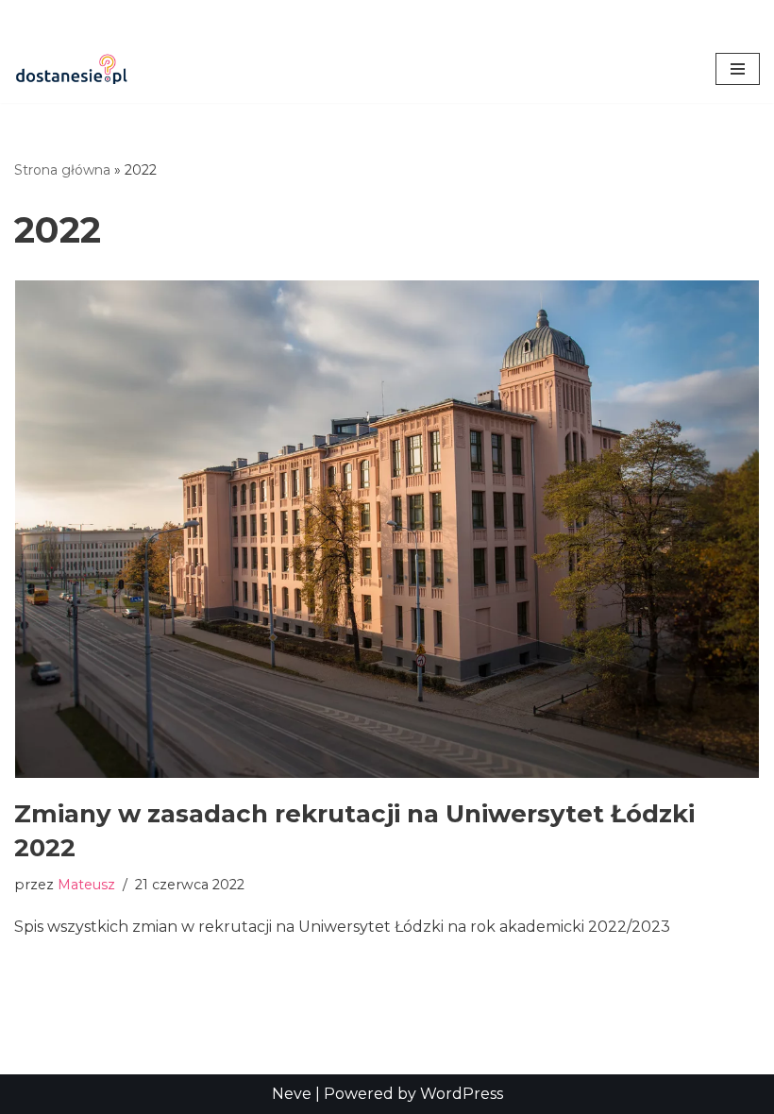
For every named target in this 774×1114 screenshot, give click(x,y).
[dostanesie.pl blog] (70, 69)
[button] (737, 69)
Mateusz (86, 884)
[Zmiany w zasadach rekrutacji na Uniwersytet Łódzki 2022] (387, 529)
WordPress (461, 1094)
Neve (291, 1094)
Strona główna (62, 169)
